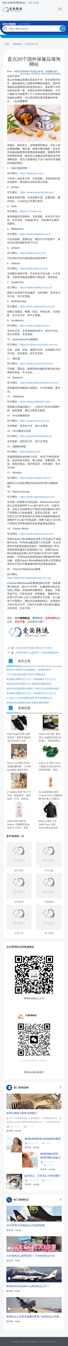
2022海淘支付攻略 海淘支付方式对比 (34, 647)
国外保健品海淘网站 (51, 73)
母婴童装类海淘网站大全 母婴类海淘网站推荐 (28, 683)
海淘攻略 (17, 43)
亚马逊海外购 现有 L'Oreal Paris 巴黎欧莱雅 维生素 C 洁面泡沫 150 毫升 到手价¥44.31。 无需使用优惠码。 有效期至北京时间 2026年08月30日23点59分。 (50, 795)
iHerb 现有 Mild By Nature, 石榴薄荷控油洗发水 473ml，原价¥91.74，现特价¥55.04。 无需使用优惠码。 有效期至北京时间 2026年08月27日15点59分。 (18, 824)
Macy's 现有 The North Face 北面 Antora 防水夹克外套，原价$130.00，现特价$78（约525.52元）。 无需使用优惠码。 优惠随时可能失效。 (50, 824)
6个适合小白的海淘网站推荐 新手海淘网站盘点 (29, 697)
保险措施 (49, 901)
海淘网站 (35, 73)
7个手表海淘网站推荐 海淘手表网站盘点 (26, 674)
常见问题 (49, 870)
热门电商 (49, 933)
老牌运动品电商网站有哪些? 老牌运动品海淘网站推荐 (32, 688)
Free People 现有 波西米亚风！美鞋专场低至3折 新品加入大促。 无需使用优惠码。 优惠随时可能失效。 (19, 737)
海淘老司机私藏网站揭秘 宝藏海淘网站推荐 (27, 702)
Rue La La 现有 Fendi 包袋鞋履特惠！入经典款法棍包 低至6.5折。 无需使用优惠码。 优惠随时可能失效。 (19, 766)
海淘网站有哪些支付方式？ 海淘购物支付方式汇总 (31, 679)
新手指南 (19, 870)
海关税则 (19, 901)
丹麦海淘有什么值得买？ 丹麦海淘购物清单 (37, 652)
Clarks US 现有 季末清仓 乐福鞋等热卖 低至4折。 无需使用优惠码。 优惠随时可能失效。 (50, 737)
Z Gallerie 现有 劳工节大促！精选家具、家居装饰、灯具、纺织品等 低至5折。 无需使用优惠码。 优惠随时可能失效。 (19, 795)
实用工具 (19, 933)
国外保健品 (25, 73)
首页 (7, 43)
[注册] (36, 2)
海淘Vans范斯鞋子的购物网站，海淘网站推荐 (28, 669)
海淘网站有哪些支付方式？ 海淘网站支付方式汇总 (31, 693)
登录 (30, 2)
